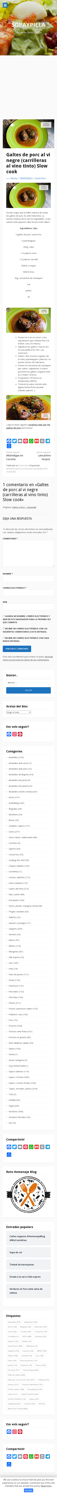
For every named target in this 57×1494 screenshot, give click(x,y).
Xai (10, 1122)
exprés (13, 1341)
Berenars (41, 1326)
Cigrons (12, 848)
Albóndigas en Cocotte (14, 456)
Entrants (40, 1336)
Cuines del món (16, 888)
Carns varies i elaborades (21, 837)
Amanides (13, 757)
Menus (12, 945)
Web (5, 602)
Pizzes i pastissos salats (20, 1008)
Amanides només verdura (21, 791)
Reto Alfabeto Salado (19, 1043)
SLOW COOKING (16, 1399)
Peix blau (13, 997)
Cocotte (24, 468)
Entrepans (14, 900)
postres (13, 1384)
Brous (11, 820)
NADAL (13, 1355)
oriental (26, 1355)
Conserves (14, 854)
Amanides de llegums (19, 774)
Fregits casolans (16, 911)
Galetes (12, 917)
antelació (10, 468)
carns (17, 468)
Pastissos (13, 985)
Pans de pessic (16, 974)
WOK (41, 1403)
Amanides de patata (18, 786)
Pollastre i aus (15, 1014)
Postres (12, 1025)
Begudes (13, 808)
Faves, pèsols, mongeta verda (23, 905)
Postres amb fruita (18, 1031)
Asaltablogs (14, 803)
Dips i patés (14, 894)
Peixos (12, 1002)
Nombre (8, 573)
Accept (28, 1490)
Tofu (11, 1094)
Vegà (11, 1105)
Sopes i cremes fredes (19, 1083)
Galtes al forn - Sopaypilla (24, 507)
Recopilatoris (35, 1389)
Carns (38, 178)
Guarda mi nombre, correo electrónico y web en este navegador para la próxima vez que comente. (27, 619)
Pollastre (43, 1380)
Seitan (12, 1054)
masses (28, 1351)
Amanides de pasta (18, 780)
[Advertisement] (28, 85)
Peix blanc (13, 991)
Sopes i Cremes (16, 1077)
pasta (12, 1365)
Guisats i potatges (17, 923)
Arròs (11, 797)
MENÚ (41, 1351)
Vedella (12, 1100)
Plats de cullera (16, 1375)
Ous (11, 962)
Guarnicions (15, 1346)
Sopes (34, 1399)
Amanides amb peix (18, 768)
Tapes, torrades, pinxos (20, 1088)
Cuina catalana (15, 883)
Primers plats (16, 1389)
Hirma (14, 178)
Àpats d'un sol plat (18, 1408)
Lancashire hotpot (43, 456)
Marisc (12, 940)
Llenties (12, 934)
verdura (29, 1403)
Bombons (13, 814)
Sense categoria (16, 1060)
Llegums (13, 928)
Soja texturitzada (17, 1065)
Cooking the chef (16, 860)
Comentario (10, 538)
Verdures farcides (17, 1117)
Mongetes (14, 951)
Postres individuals (32, 1384)
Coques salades (16, 865)
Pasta (11, 980)
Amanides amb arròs (18, 763)
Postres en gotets (17, 1037)
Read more (46, 1486)
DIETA (26, 1336)
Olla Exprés (14, 957)
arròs (12, 1326)
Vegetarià (14, 1403)
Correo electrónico (14, 588)
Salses (12, 1048)
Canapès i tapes (16, 825)
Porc (43, 178)
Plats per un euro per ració (21, 1380)
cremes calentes (16, 877)
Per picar (14, 1370)
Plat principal (35, 468)
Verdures (13, 1111)
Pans (11, 968)
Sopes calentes (16, 1071)
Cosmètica (14, 871)
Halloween (31, 1346)
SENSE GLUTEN (29, 1394)
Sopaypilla (28, 24)
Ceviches (13, 843)
